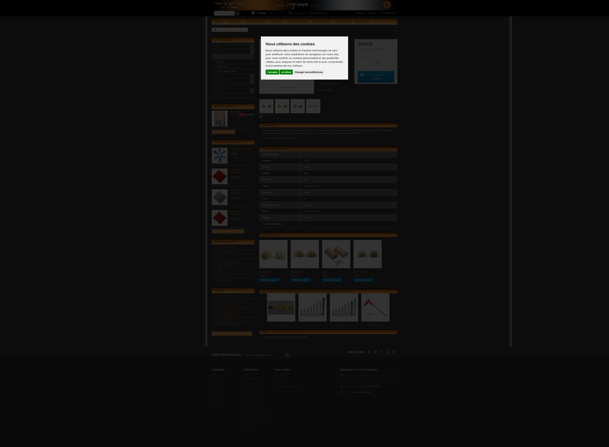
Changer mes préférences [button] (309, 72)
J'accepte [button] (272, 72)
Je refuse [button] (286, 72)
